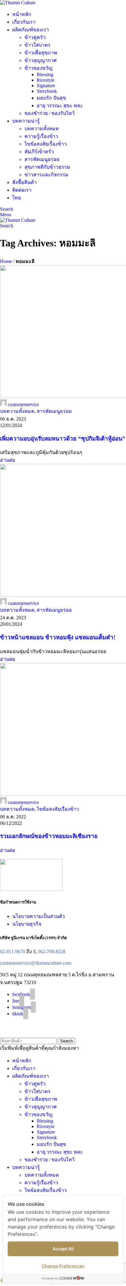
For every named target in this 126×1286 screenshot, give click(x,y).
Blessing (45, 74)
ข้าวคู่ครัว (35, 37)
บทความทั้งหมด (41, 128)
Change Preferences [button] (63, 1265)
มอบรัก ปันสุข (51, 97)
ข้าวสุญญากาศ (40, 60)
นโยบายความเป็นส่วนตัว (38, 916)
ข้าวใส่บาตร (37, 45)
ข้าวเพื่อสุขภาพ (40, 52)
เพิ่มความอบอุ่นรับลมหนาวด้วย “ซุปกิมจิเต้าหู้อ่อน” (62, 438)
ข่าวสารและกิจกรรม (46, 174)
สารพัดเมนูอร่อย (41, 159)
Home (6, 261)
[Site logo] (17, 2)
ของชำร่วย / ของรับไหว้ (49, 113)
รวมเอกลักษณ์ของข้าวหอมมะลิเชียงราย (49, 836)
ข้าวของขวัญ (38, 68)
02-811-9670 (12, 951)
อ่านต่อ (7, 460)
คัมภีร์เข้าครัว (39, 151)
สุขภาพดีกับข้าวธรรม (47, 167)
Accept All (63, 1248)
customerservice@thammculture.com (35, 963)
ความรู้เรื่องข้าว (41, 136)
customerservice (23, 404)
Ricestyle (45, 80)
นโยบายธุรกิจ (26, 924)
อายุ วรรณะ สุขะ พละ (60, 105)
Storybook (47, 91)
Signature (46, 85)
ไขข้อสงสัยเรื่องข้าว (45, 144)
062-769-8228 (51, 951)
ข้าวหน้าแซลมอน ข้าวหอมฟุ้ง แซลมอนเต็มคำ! (57, 637)
